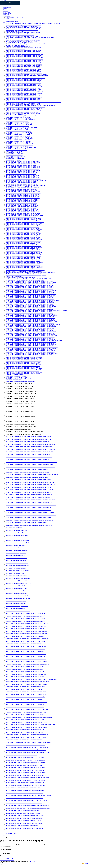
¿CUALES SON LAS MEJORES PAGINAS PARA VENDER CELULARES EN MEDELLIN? (29, 439)
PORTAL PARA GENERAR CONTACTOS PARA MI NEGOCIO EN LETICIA (25, 618)
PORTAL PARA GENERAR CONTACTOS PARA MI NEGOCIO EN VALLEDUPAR (27, 638)
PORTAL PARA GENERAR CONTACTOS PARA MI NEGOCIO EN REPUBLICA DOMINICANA (30, 724)
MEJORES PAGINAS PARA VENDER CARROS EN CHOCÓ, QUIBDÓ (24, 823)
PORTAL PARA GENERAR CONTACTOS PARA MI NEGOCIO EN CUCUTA (25, 669)
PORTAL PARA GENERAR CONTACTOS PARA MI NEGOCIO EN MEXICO (25, 699)
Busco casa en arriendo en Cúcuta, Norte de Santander (19, 585)
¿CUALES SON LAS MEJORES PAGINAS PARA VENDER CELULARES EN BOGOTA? (28, 436)
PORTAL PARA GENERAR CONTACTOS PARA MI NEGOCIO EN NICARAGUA (26, 727)
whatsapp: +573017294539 (6, 858)
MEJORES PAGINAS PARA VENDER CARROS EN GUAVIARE (22, 825)
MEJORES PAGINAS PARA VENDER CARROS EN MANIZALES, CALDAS (25, 767)
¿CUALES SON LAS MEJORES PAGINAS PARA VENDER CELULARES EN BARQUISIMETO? (30, 500)
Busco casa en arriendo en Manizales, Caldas (16, 548)
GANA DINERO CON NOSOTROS (14, 17)
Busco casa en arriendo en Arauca (14, 537)
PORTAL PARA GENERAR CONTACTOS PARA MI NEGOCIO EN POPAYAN (25, 644)
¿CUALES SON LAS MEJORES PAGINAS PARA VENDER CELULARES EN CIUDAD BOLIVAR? (31, 515)
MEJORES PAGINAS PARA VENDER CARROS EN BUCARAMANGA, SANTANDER (28, 808)
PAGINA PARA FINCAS (12, 833)
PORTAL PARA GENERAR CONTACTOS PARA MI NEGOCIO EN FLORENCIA (26, 633)
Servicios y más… (7, 16)
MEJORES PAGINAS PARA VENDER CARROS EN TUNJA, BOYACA (24, 765)
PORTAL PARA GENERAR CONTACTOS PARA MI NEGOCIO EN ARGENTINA (26, 702)
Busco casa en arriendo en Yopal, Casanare (16, 553)
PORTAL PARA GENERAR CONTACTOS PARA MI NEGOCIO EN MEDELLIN (26, 613)
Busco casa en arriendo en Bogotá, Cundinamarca (18, 565)
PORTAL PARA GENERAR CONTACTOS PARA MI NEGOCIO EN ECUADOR (26, 737)
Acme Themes (32, 861)
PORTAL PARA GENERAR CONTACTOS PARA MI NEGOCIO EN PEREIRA (25, 676)
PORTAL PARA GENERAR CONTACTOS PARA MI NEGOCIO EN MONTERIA (26, 646)
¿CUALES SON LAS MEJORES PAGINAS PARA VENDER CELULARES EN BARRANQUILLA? (30, 444)
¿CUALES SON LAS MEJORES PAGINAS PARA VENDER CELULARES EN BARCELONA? (29, 520)
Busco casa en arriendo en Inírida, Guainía (16, 568)
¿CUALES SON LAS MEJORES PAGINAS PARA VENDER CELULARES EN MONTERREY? (29, 464)
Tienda (7, 18)
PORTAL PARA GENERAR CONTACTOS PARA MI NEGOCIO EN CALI (24, 689)
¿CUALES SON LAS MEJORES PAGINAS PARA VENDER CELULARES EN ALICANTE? (29, 525)
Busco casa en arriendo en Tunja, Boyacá (15, 545)
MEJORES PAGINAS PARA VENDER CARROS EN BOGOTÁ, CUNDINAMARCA (27, 747)
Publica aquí (5, 11)
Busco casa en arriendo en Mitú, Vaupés (15, 608)
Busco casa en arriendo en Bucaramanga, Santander (18, 598)
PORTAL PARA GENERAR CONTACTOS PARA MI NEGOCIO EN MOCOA (25, 671)
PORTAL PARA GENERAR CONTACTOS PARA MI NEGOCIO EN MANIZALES (26, 631)
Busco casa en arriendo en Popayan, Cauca (16, 555)
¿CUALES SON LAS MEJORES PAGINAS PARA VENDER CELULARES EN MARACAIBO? (29, 494)
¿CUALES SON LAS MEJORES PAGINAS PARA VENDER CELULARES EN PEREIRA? (28, 459)
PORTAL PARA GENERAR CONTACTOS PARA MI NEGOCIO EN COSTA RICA (26, 722)
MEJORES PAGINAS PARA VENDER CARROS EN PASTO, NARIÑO (23, 788)
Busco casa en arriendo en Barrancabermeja (16, 530)
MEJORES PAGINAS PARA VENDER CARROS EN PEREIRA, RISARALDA (25, 785)
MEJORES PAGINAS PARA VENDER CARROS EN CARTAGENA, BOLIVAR (25, 760)
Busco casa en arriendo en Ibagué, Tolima (16, 603)
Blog (4, 22)
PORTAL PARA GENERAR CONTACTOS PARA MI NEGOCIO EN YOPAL (25, 636)
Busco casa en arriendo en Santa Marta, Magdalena (18, 578)
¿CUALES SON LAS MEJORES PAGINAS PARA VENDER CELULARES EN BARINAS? (28, 510)
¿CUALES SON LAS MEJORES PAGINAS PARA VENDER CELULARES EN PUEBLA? (28, 479)
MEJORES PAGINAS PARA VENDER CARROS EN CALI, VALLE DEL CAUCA (26, 800)
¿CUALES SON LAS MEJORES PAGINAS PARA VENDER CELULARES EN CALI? (27, 441)
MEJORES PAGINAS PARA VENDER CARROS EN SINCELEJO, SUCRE (24, 798)
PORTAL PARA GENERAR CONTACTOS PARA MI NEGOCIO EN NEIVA (25, 651)
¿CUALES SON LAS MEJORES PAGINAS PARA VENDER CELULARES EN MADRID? (28, 517)
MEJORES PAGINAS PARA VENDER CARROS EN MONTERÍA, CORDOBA (25, 745)
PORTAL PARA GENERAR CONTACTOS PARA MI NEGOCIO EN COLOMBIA (26, 692)
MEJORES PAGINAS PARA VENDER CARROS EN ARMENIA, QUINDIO (25, 790)
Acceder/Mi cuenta (7, 12)
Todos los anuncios (7, 7)
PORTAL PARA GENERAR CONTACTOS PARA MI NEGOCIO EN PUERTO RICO (27, 734)
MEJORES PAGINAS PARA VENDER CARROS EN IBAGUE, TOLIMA (24, 803)
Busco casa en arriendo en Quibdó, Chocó (16, 560)
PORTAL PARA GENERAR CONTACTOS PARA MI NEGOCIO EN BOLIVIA (25, 704)
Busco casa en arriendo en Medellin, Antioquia (17, 535)
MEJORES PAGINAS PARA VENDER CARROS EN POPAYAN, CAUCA (24, 793)
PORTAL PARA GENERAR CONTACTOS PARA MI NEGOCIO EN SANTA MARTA (27, 661)
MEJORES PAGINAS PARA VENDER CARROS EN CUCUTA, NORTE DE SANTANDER (28, 795)
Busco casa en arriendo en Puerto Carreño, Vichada (18, 611)
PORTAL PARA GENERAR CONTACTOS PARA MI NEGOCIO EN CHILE (25, 707)
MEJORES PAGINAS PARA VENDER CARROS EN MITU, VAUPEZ (23, 820)
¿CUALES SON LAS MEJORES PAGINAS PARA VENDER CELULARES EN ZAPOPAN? (28, 487)
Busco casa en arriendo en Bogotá (14, 527)
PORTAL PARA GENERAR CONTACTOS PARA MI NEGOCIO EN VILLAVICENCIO (27, 664)
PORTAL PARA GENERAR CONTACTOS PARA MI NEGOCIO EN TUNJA (25, 628)
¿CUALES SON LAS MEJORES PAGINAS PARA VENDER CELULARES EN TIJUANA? (28, 472)
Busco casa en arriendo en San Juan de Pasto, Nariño (18, 583)
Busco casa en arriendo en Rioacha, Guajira (16, 575)
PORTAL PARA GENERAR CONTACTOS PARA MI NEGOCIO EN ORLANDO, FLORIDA (29, 717)
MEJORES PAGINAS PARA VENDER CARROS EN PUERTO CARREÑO (24, 828)
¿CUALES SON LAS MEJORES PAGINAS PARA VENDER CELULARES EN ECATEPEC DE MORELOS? (33, 474)
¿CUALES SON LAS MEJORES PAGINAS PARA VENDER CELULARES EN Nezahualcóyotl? (29, 489)
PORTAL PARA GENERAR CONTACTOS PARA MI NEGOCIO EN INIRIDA (25, 649)
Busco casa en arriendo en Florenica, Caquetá (16, 550)
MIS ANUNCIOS (7, 13)
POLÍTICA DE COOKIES (12, 21)
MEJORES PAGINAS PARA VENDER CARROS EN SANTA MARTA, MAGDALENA (27, 777)
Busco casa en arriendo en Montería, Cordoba (17, 563)
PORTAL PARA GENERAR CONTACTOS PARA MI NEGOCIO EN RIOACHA (26, 654)
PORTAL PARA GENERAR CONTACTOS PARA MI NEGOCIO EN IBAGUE (25, 686)
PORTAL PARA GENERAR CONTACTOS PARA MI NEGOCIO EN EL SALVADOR (27, 709)
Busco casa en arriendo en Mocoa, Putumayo (16, 588)
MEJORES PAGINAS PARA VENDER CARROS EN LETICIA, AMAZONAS (25, 757)
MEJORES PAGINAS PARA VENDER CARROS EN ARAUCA (21, 755)
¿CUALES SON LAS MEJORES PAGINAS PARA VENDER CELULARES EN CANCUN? (28, 469)
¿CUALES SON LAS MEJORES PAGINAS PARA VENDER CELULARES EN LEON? (27, 477)
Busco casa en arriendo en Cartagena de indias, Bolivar (19, 542)
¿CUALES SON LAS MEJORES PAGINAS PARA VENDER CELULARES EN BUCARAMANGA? (30, 449)
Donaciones (5, 9)
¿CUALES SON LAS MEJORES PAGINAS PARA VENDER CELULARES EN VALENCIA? (29, 497)
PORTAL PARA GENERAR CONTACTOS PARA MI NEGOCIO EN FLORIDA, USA (27, 719)
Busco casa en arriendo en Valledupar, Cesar (16, 558)
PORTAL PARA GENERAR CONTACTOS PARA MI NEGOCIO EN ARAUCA (25, 621)
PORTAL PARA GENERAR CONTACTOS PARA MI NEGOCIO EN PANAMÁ (25, 729)
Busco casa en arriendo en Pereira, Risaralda (16, 593)
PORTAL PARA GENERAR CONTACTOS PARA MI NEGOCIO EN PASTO (25, 666)
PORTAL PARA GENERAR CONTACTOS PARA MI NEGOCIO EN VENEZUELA (26, 694)
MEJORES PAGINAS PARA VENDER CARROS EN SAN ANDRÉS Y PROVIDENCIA (27, 805)
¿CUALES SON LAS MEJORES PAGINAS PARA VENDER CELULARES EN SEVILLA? (28, 522)
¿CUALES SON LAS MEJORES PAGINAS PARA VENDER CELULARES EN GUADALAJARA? (30, 467)
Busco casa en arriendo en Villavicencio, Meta (16, 580)
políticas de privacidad (11, 19)
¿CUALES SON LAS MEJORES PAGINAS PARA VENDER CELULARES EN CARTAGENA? (29, 446)
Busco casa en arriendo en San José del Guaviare (17, 570)
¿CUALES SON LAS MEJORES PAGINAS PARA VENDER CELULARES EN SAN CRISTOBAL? (30, 512)
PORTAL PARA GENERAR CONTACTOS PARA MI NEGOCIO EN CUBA (24, 740)
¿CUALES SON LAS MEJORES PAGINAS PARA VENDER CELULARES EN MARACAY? (29, 502)
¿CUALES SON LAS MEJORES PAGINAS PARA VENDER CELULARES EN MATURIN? (28, 507)
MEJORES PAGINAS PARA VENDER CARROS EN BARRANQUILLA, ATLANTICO (27, 752)
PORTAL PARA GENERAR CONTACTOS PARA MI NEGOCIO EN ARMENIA (26, 674)
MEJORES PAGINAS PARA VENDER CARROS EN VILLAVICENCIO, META (26, 762)
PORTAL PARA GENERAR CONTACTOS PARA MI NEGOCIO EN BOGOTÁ (25, 616)
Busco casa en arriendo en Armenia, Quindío (16, 590)
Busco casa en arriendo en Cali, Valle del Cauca (17, 606)
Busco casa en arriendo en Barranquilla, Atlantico (17, 540)
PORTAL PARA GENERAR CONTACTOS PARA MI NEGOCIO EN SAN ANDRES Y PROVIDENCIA (31, 679)
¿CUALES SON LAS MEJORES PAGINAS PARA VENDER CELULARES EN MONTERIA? (29, 457)
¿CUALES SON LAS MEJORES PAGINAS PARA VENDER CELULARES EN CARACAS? (29, 492)
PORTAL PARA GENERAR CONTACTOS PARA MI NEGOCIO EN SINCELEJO (26, 684)
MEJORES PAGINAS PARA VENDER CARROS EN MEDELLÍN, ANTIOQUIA (26, 750)
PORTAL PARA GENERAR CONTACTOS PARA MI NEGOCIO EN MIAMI (25, 714)
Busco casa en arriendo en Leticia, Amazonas (16, 532)
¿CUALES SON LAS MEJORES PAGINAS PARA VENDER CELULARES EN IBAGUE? (28, 454)
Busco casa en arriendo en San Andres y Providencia (18, 596)
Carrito (7, 830)
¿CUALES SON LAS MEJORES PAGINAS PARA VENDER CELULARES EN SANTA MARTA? (30, 452)
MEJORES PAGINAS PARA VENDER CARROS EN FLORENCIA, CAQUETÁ (26, 775)
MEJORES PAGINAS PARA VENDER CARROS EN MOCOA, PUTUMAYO (25, 815)
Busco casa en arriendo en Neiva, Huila (15, 573)
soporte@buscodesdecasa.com (7, 860)
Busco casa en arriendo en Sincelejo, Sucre (16, 601)
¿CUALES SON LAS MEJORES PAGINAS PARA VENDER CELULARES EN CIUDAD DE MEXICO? (31, 462)
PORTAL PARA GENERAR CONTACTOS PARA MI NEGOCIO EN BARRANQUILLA (28, 623)
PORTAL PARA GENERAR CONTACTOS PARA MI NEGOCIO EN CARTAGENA (26, 626)
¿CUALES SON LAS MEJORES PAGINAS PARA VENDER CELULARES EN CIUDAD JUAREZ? (30, 482)
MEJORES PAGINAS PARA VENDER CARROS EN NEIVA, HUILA (23, 810)
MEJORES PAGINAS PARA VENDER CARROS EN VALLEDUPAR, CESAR (25, 780)
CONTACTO (6, 14)
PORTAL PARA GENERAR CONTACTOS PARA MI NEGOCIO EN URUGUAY (26, 712)
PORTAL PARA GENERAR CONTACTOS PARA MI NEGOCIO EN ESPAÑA (25, 697)
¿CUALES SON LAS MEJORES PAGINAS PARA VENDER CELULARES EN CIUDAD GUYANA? (31, 505)
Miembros (5, 8)
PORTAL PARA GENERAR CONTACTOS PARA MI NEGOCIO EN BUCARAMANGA (28, 681)
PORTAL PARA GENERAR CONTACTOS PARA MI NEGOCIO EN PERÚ (24, 732)
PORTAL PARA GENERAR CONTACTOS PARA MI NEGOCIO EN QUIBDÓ (25, 641)
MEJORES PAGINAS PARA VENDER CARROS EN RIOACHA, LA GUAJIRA (25, 782)
